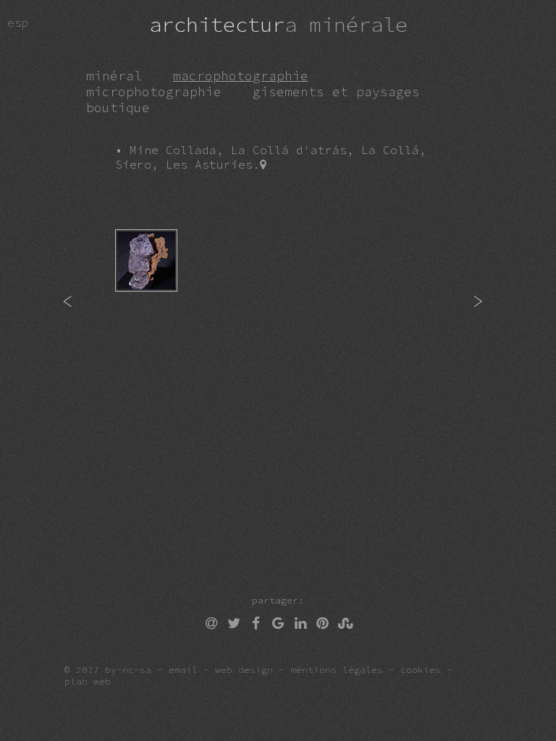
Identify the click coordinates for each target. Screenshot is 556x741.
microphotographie (154, 92)
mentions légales (336, 669)
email (183, 669)
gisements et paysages (336, 92)
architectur (278, 25)
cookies (420, 669)
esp (32, 22)
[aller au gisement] (263, 164)
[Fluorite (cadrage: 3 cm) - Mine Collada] (152, 302)
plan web (87, 681)
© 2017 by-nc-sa (107, 669)
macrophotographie (240, 76)
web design (244, 669)
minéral (114, 76)
